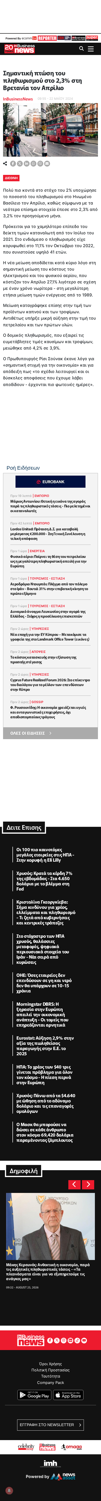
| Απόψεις (38, 652)
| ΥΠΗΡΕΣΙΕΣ (39, 629)
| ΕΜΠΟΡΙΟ (41, 496)
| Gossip (36, 702)
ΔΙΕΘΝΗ (11, 178)
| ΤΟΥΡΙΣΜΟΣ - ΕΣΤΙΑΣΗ (46, 578)
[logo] (46, 38)
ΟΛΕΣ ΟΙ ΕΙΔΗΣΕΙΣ (27, 733)
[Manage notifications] (9, 1490)
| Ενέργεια (36, 551)
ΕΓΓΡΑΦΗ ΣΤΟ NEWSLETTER (47, 1425)
